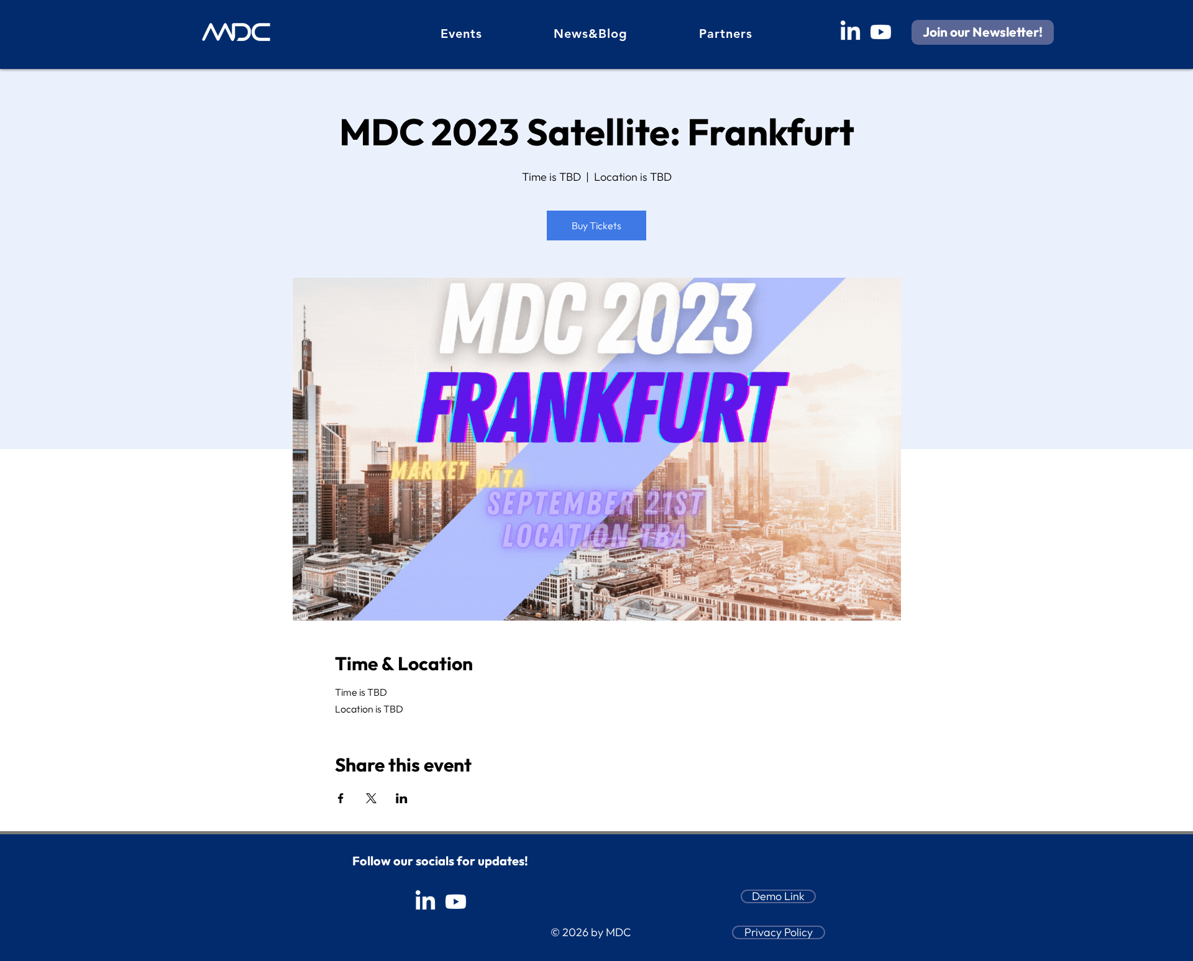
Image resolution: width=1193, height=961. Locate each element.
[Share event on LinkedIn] (402, 798)
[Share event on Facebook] (341, 798)
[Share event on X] (371, 798)
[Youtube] (881, 32)
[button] (983, 32)
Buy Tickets (596, 225)
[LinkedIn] (850, 32)
